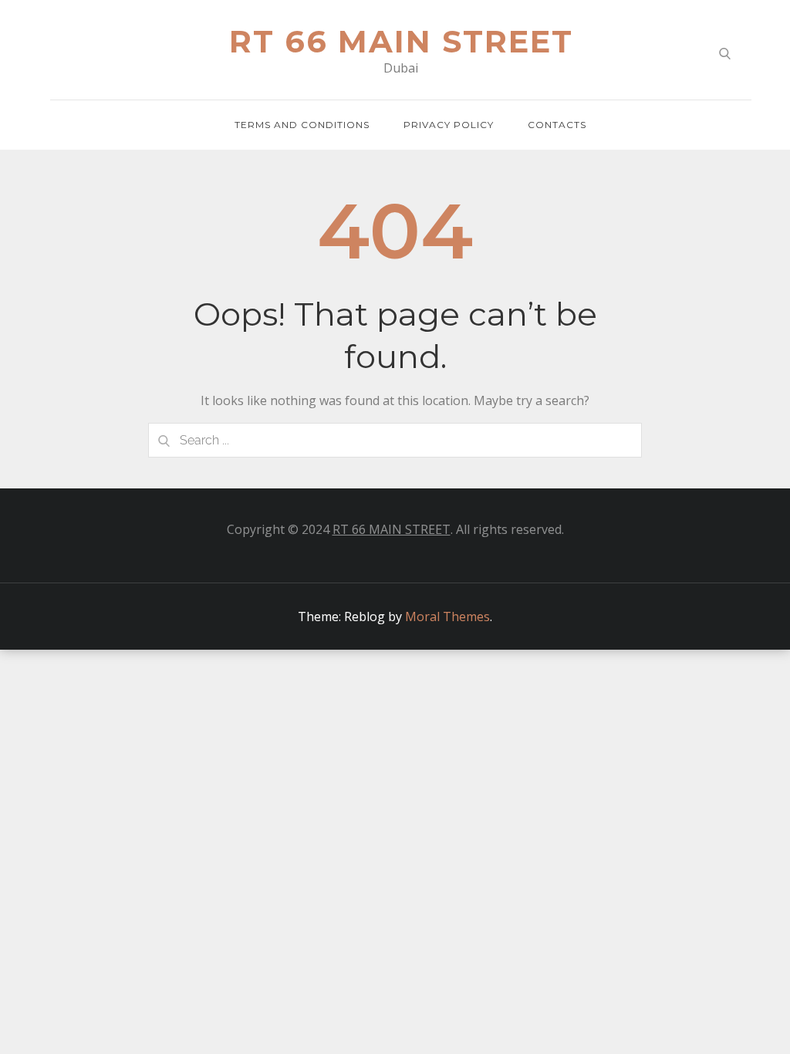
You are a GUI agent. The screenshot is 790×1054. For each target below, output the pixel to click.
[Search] (163, 440)
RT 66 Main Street (401, 41)
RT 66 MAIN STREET (392, 529)
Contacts (557, 124)
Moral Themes (447, 616)
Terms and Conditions (302, 124)
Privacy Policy (448, 124)
